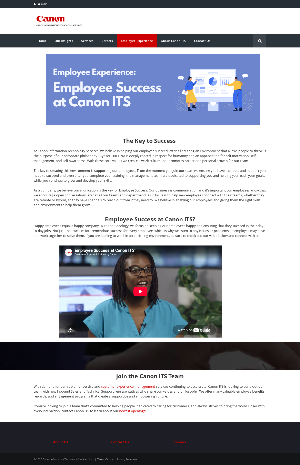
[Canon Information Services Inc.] (59, 14)
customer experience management (128, 386)
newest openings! (132, 411)
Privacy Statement (127, 459)
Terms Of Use (105, 459)
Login (44, 4)
